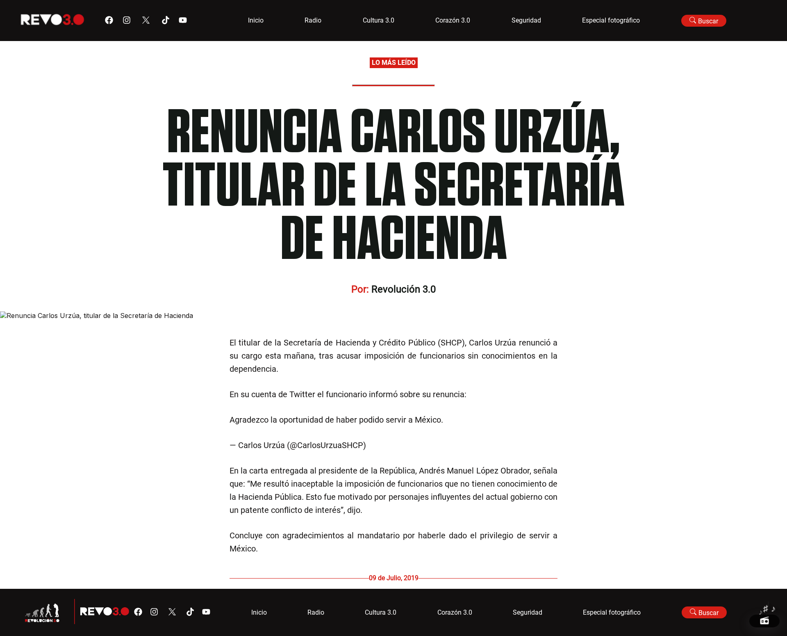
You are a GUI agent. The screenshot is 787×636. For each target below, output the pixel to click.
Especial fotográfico (611, 20)
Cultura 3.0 (378, 20)
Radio (313, 20)
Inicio (256, 20)
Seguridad (526, 20)
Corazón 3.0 (452, 20)
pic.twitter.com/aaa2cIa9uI (494, 420)
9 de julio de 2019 (400, 445)
